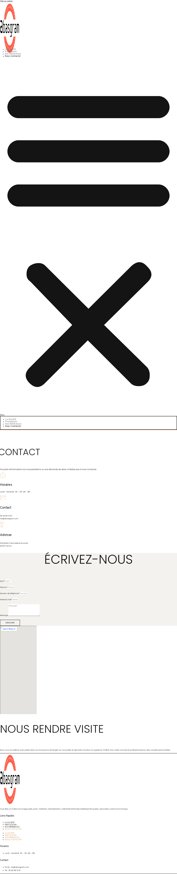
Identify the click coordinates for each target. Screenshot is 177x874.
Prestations (11, 51)
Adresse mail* (6, 599)
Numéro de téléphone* (10, 593)
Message (4, 615)
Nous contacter (13, 56)
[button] (88, 237)
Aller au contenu (6, 1)
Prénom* (4, 587)
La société (10, 49)
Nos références (13, 54)
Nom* (2, 581)
